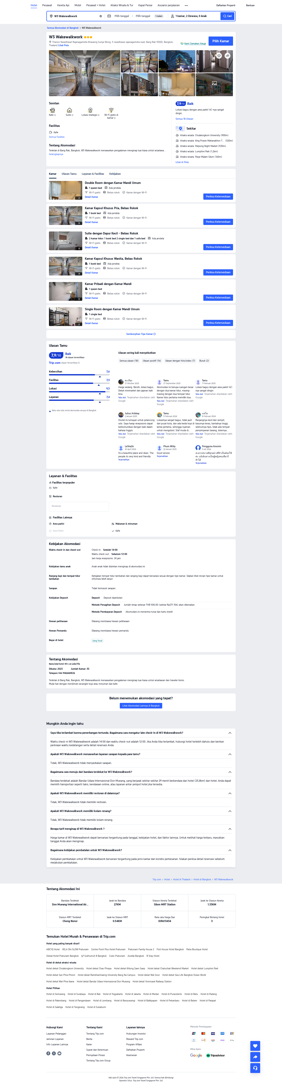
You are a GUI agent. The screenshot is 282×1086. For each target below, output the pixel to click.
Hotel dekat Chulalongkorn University (65, 968)
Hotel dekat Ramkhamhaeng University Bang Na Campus (106, 975)
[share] (255, 1057)
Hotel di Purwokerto (172, 994)
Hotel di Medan (151, 994)
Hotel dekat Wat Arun (149, 975)
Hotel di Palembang (56, 1000)
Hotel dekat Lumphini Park (204, 968)
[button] (186, 5)
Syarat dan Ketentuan (97, 1050)
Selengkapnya (56, 154)
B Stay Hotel (153, 956)
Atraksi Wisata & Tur (121, 5)
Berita (89, 1039)
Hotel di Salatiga (54, 1007)
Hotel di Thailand (181, 879)
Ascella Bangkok (136, 956)
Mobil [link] (78, 5)
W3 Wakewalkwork (66, 37)
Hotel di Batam (189, 1000)
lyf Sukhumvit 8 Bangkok (94, 956)
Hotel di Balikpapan (147, 1000)
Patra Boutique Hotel (197, 949)
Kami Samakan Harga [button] (195, 43)
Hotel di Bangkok (202, 879)
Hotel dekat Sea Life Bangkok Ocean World (184, 975)
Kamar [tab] (52, 173)
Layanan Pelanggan (56, 1033)
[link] (225, 5)
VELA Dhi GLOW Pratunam (75, 949)
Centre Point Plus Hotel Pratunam (108, 949)
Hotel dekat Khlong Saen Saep (129, 968)
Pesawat (47, 5)
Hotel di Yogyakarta (113, 994)
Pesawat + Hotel (95, 5)
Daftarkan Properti (135, 1050)
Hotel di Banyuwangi (124, 1000)
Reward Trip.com (134, 1039)
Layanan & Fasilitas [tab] (93, 173)
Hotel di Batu (191, 994)
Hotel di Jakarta (133, 994)
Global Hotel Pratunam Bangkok (62, 956)
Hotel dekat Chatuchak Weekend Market (168, 968)
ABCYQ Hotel (53, 949)
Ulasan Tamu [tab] (69, 173)
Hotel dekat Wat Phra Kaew (60, 981)
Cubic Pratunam (117, 956)
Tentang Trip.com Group (98, 1060)
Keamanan (131, 1055)
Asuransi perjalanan (169, 5)
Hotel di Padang (209, 994)
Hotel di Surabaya (77, 994)
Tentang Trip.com (95, 1033)
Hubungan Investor (136, 1033)
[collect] (255, 1046)
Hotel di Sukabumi (96, 1007)
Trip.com (157, 879)
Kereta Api (63, 5)
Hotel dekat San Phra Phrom (60, 975)
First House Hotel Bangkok (170, 949)
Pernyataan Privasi (95, 1055)
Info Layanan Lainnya (57, 1044)
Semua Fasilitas (56, 137)
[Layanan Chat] (255, 1068)
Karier (89, 1044)
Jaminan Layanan (55, 1039)
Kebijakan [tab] (115, 173)
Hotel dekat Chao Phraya (98, 968)
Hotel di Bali (94, 994)
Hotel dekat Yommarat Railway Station (152, 981)
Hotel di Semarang (55, 994)
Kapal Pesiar (145, 5)
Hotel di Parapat (208, 1000)
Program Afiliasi (134, 1044)
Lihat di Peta (182, 162)
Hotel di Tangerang (75, 1007)
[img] (84, 73)
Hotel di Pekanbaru (169, 1000)
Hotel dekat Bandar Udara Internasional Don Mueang (103, 981)
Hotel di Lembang (102, 1000)
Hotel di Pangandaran (80, 1000)
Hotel (34, 5)
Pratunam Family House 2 (141, 949)
